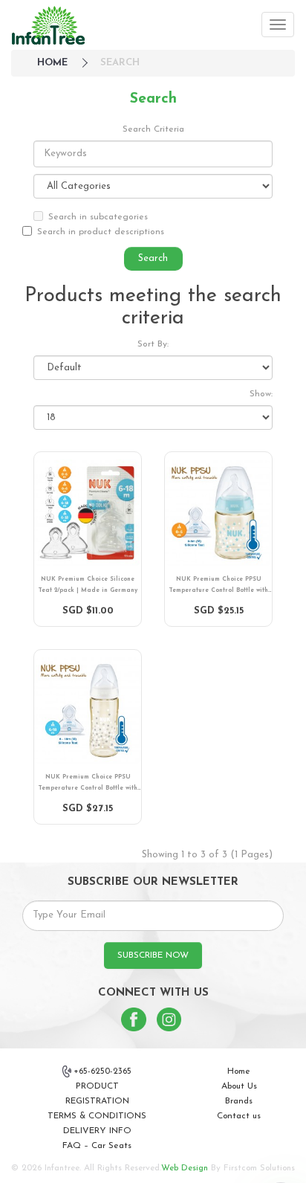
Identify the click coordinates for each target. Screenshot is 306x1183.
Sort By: (153, 344)
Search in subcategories (98, 217)
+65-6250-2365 (102, 1071)
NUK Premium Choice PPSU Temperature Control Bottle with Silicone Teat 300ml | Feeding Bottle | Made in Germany (87, 784)
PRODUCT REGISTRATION (97, 1094)
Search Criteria (153, 129)
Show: (261, 394)
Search (120, 63)
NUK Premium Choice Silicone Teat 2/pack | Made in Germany (87, 584)
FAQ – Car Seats (96, 1145)
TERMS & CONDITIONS (97, 1116)
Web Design (184, 1168)
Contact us (239, 1116)
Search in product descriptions (100, 232)
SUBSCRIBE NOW (153, 955)
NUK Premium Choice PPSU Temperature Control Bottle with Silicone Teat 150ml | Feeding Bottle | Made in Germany (218, 586)
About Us (239, 1086)
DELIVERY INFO (97, 1130)
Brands (239, 1101)
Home (238, 1071)
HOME (52, 63)
